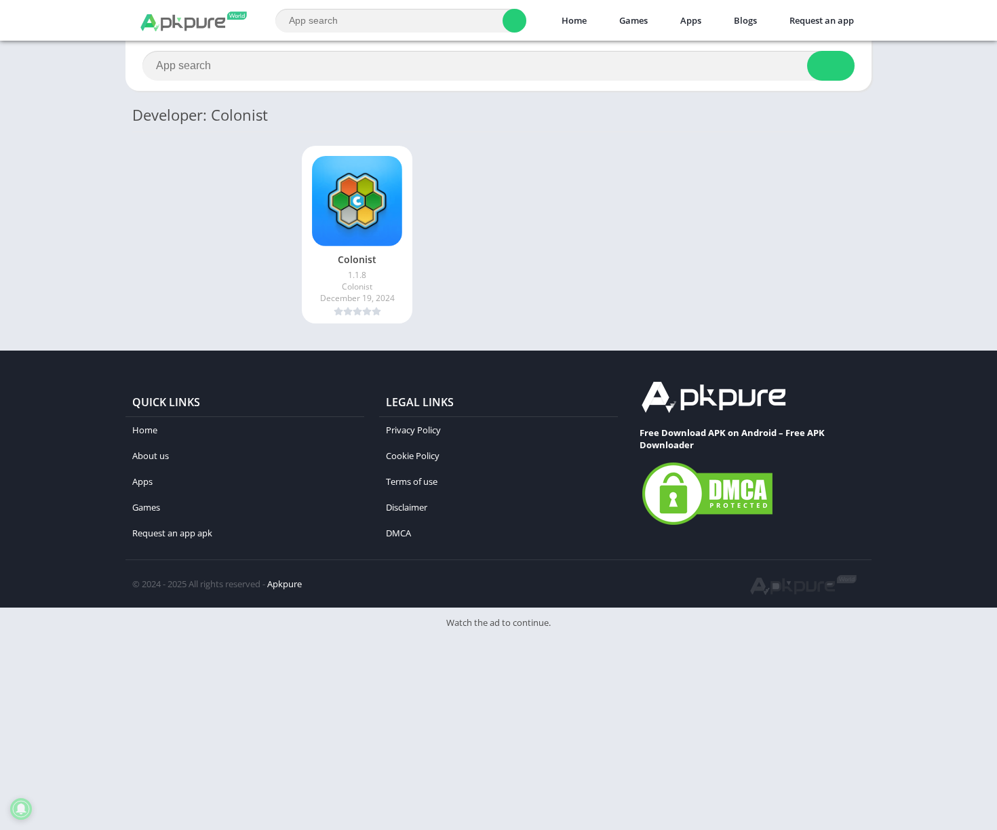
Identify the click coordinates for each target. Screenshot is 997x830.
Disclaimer (406, 507)
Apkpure (284, 584)
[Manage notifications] (21, 809)
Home (573, 20)
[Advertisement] (407, 732)
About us (150, 456)
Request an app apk (172, 533)
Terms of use (411, 481)
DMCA (398, 533)
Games (632, 20)
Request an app (820, 20)
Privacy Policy (413, 430)
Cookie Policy (412, 456)
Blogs (744, 20)
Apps (689, 20)
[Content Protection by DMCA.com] (707, 524)
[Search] (514, 21)
